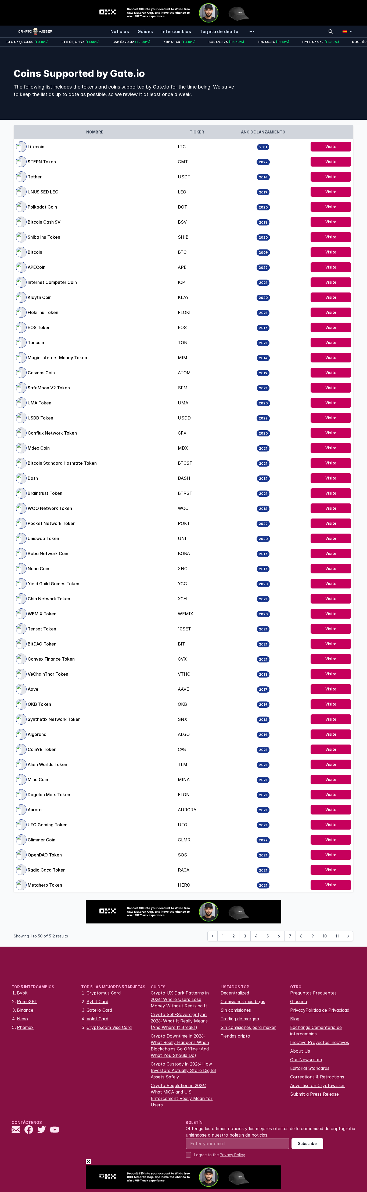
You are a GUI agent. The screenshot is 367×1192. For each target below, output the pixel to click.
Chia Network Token (49, 598)
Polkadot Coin (42, 207)
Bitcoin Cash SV (44, 222)
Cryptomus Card (104, 993)
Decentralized (235, 993)
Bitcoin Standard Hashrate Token (62, 463)
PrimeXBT (27, 1001)
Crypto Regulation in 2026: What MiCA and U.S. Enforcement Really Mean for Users (182, 1095)
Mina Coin (38, 779)
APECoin (36, 267)
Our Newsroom (306, 1059)
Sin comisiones (236, 1010)
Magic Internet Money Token (57, 357)
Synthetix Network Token (54, 719)
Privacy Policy (232, 1154)
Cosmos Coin (41, 372)
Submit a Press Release (314, 1094)
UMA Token (39, 402)
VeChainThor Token (48, 674)
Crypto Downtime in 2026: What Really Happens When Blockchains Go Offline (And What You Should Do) (180, 1045)
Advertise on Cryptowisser (317, 1085)
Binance (25, 1010)
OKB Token (39, 704)
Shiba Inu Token (44, 237)
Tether (35, 176)
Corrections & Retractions (317, 1077)
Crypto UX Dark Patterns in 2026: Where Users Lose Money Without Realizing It (180, 999)
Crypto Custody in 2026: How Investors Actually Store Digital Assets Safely (183, 1070)
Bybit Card (97, 1001)
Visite (330, 146)
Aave (33, 689)
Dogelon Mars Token (49, 794)
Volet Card (97, 1018)
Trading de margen (240, 1018)
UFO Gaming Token (47, 824)
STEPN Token (42, 161)
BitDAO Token (42, 644)
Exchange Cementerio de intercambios (316, 1030)
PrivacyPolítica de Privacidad (319, 1010)
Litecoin (36, 146)
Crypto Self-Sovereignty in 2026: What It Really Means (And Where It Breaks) (179, 1021)
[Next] (348, 936)
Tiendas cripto (235, 1036)
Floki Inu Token (43, 312)
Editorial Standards (309, 1068)
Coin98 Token (42, 749)
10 (325, 936)
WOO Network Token (50, 508)
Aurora (35, 809)
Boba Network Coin (48, 553)
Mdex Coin (39, 448)
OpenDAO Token (45, 855)
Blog (294, 1018)
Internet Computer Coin (52, 282)
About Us (300, 1051)
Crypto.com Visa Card (109, 1027)
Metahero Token (45, 885)
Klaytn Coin (40, 297)
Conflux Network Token (52, 433)
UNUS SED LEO (43, 192)
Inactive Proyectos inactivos (319, 1042)
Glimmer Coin (41, 839)
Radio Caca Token (47, 870)
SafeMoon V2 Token (49, 387)
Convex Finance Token (51, 659)
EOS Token (39, 327)
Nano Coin (38, 568)
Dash (33, 478)
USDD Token (40, 418)
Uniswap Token (43, 538)
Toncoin (36, 342)
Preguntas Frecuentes (313, 993)
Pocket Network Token (51, 523)
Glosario (298, 1001)
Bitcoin (35, 252)
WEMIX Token (42, 613)
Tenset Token (42, 629)
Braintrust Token (45, 493)
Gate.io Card (99, 1010)
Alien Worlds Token (47, 764)
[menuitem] (119, 31)
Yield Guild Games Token (53, 583)
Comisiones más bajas (243, 1001)
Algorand (37, 734)
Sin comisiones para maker (248, 1027)
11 (337, 936)
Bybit (22, 993)
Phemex (25, 1027)
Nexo (22, 1018)
